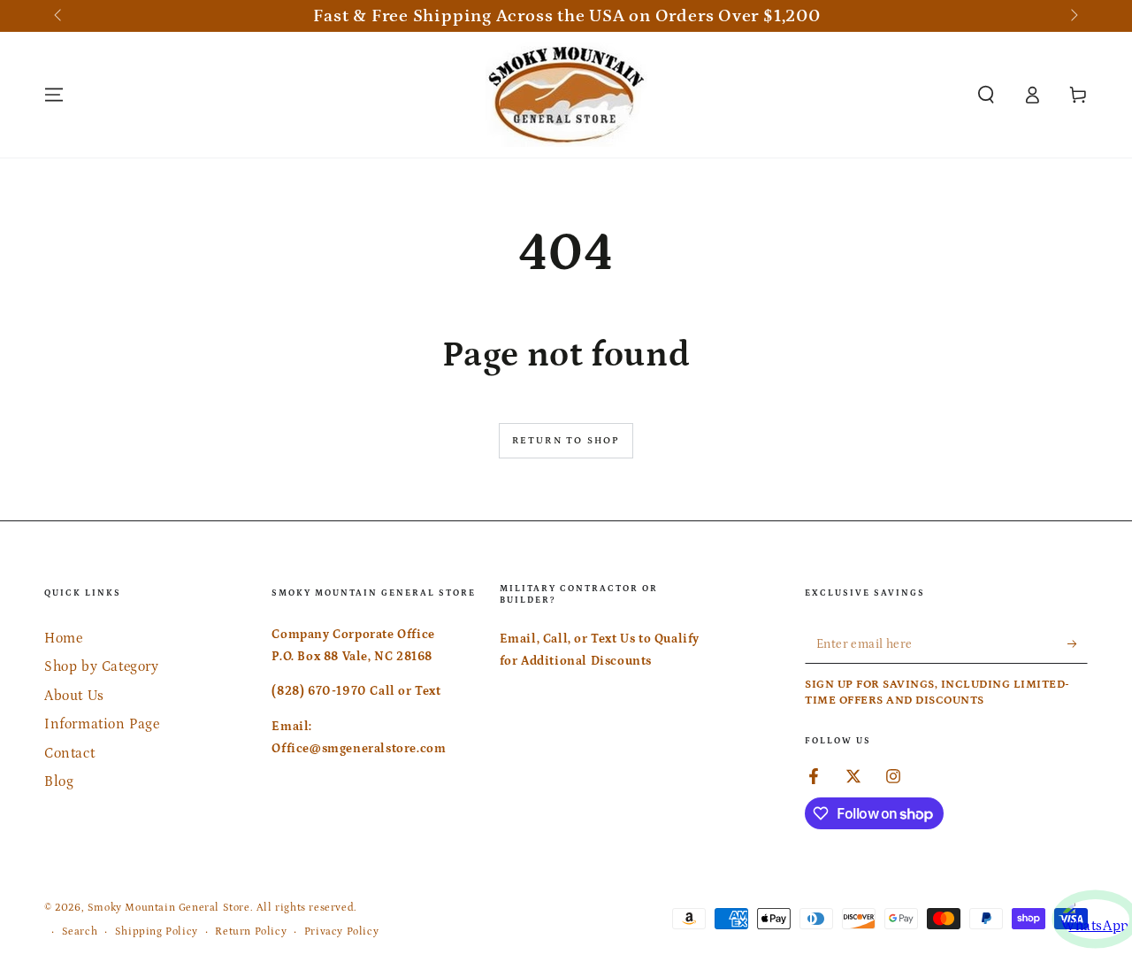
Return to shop (566, 440)
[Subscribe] (1077, 643)
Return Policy (251, 931)
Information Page (102, 724)
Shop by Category (101, 666)
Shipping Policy (156, 931)
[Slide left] (59, 16)
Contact (69, 753)
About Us (74, 696)
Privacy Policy (341, 931)
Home (63, 638)
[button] (986, 94)
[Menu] (54, 94)
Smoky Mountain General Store (169, 907)
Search (80, 931)
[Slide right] (1073, 16)
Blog (58, 781)
